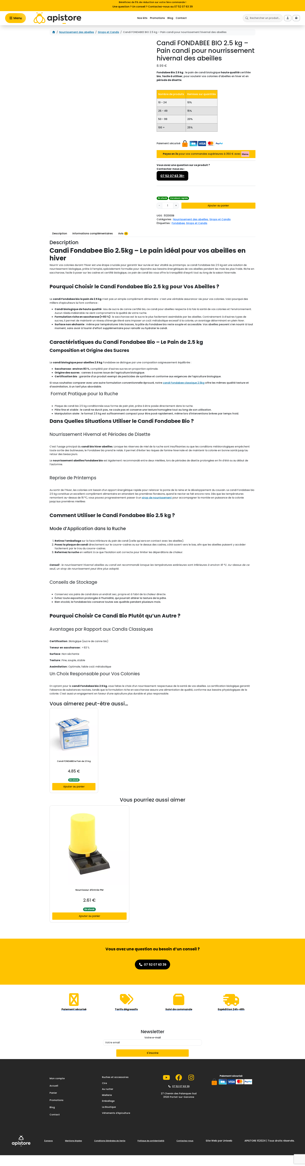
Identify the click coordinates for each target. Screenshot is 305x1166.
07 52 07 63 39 (181, 1086)
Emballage (108, 1101)
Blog (170, 18)
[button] (263, 18)
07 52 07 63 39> (172, 176)
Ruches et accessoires (115, 1077)
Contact (181, 18)
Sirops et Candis (108, 32)
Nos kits (142, 18)
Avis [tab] (122, 233)
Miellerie (107, 1095)
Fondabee (178, 223)
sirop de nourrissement (157, 497)
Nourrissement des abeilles (76, 32)
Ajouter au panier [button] (74, 786)
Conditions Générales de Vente (109, 1140)
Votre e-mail (152, 1037)
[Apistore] (57, 18)
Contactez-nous (184, 1140)
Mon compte (57, 1078)
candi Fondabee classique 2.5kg (183, 383)
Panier (53, 1092)
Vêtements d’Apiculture (116, 1113)
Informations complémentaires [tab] (92, 233)
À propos (48, 1140)
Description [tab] (59, 233)
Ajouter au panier (218, 205)
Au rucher (107, 1089)
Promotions (157, 18)
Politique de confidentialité (151, 1140)
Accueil (54, 1085)
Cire (104, 1083)
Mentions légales (73, 1140)
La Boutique (109, 1107)
